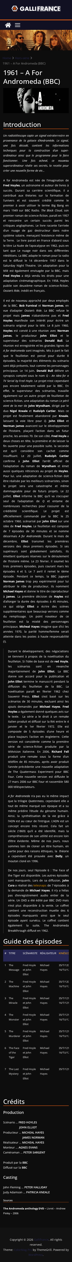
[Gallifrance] (8, 25)
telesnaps (39, 885)
